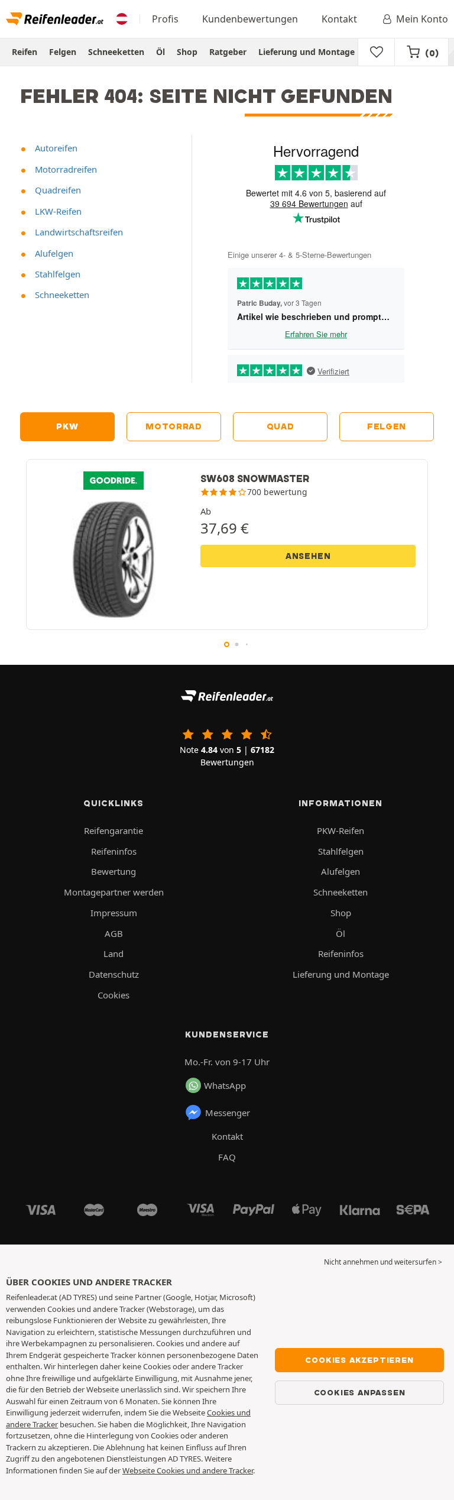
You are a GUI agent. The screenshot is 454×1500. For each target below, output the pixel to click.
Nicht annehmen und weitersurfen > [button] (383, 1262)
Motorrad (173, 426)
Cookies (113, 995)
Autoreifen (55, 148)
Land (113, 953)
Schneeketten (116, 51)
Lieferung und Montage (306, 51)
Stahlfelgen (56, 274)
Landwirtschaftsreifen (78, 232)
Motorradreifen (65, 169)
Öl (160, 51)
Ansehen (308, 556)
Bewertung (113, 871)
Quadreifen (57, 190)
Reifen (24, 51)
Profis (165, 18)
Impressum (113, 913)
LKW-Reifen (57, 211)
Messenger (227, 1112)
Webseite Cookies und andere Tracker (187, 1470)
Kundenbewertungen (250, 18)
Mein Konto (422, 18)
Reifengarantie (113, 830)
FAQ (227, 1157)
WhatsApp (225, 1085)
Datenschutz (114, 974)
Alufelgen (53, 253)
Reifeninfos (114, 851)
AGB (114, 933)
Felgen (62, 51)
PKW (67, 426)
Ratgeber (228, 51)
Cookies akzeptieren (359, 1360)
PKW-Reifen (340, 830)
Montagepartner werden (114, 892)
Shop (187, 51)
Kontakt (339, 18)
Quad (280, 426)
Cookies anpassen (360, 1392)
